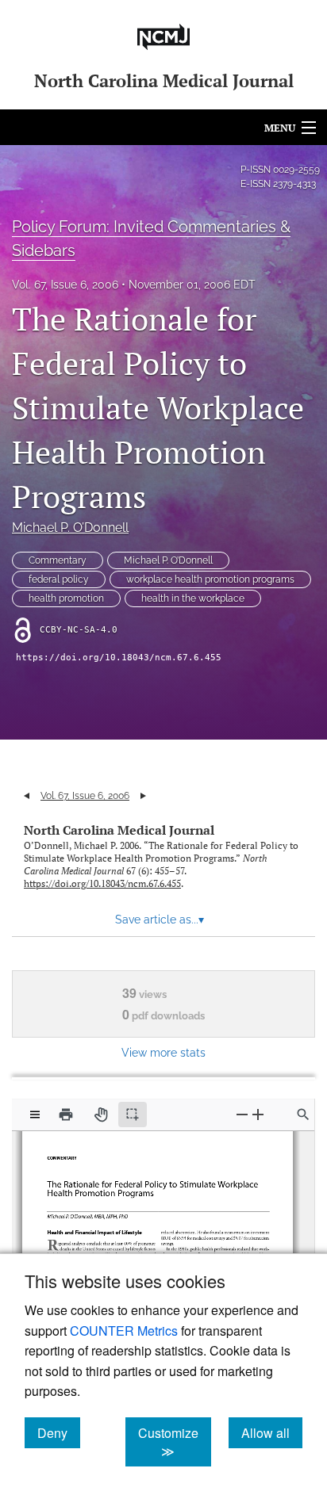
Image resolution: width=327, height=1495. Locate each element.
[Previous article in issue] (26, 796)
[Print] (66, 1114)
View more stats (163, 1052)
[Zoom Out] (242, 1114)
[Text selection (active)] (132, 1114)
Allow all (271, 1432)
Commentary (58, 560)
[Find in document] (303, 1114)
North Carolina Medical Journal (119, 830)
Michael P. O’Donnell (70, 527)
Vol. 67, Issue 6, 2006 (65, 284)
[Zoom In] (257, 1114)
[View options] (34, 1114)
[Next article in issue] (143, 796)
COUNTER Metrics (124, 1330)
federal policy (59, 579)
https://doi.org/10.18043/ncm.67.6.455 (118, 657)
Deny (58, 1432)
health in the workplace (192, 598)
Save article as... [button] (159, 919)
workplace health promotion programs (210, 579)
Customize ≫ (174, 1442)
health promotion (66, 598)
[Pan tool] (101, 1114)
